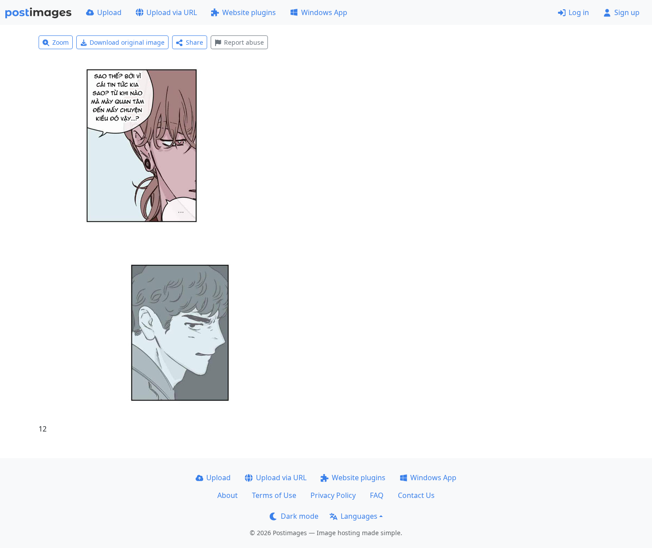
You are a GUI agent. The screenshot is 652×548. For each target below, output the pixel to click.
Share (194, 42)
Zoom (60, 42)
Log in (579, 12)
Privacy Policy (333, 495)
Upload (109, 12)
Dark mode (299, 516)
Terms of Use (274, 495)
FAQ (377, 495)
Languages (359, 516)
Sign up (627, 12)
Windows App (324, 12)
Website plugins (249, 12)
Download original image (127, 42)
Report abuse (244, 42)
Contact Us (416, 495)
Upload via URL (171, 12)
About (227, 495)
